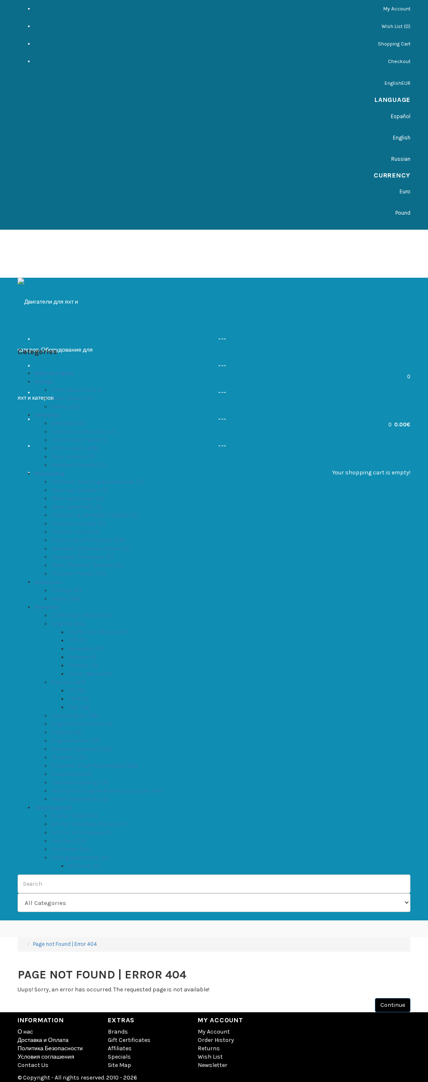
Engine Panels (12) (75, 740)
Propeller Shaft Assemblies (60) (94, 765)
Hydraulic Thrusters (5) (82, 556)
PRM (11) (78, 698)
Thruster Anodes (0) (78, 523)
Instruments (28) (75, 448)
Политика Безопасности (50, 1048)
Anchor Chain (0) (74, 815)
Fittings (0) (66, 590)
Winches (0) (84, 865)
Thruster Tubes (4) (76, 531)
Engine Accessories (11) (81, 723)
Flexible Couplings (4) (80, 782)
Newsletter (212, 1065)
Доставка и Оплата (43, 1040)
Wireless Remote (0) (78, 465)
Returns (209, 1048)
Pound (402, 213)
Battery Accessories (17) (83, 431)
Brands (118, 1031)
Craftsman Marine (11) (97, 632)
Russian (400, 159)
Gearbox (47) (68, 682)
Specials (119, 1056)
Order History (216, 1040)
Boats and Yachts (54, 373)
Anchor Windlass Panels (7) (89, 824)
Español (400, 116)
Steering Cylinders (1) (79, 490)
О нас (25, 1031)
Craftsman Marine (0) (80, 615)
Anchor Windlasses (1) (81, 832)
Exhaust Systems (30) (81, 749)
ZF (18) (76, 690)
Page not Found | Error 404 (65, 944)
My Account (396, 9)
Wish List (210, 1056)
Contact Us (33, 1065)
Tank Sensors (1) (73, 456)
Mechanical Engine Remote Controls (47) (106, 790)
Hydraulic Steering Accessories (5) (97, 481)
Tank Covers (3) (72, 398)
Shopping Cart (394, 44)
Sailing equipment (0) (80, 857)
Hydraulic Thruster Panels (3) (91, 548)
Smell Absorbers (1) (77, 389)
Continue (392, 1005)
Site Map (119, 1065)
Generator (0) (86, 648)
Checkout (399, 61)
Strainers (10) (69, 757)
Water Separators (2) (80, 799)
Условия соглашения (46, 1056)
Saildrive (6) (66, 732)
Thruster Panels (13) (78, 573)
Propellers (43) (71, 774)
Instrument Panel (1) (79, 439)
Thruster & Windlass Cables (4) (94, 515)
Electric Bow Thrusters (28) (88, 540)
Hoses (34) (65, 598)
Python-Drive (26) (75, 715)
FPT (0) (77, 640)
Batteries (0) (68, 423)
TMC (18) (79, 707)
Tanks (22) (65, 406)
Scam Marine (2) (90, 673)
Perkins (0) (83, 665)
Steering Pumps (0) (77, 498)
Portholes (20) (71, 849)
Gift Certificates (129, 1040)
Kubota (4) (82, 657)
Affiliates (120, 1048)
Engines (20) (68, 623)
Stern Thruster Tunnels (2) (86, 565)
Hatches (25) (68, 840)
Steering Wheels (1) (76, 506)
